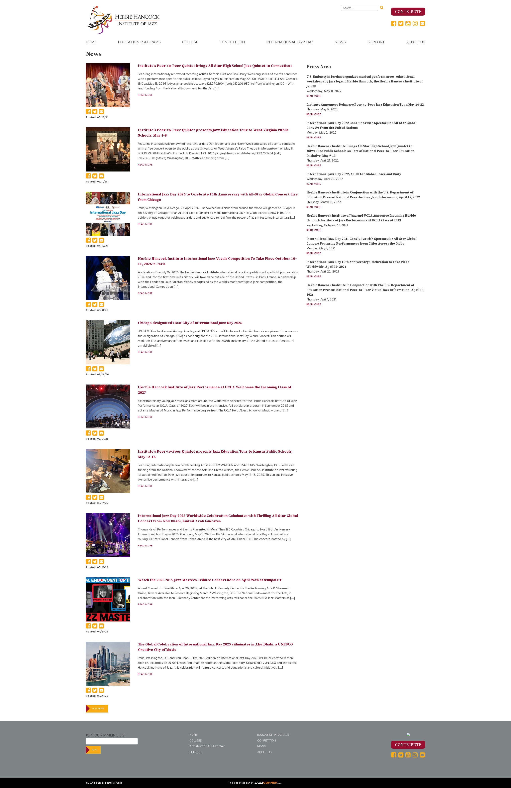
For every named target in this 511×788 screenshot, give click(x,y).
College (190, 42)
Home (91, 42)
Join (94, 750)
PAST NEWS (98, 709)
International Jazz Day (289, 42)
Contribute (408, 11)
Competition (232, 42)
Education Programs (139, 42)
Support (376, 42)
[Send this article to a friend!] (101, 112)
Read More (145, 95)
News (340, 42)
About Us (415, 42)
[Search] (383, 7)
